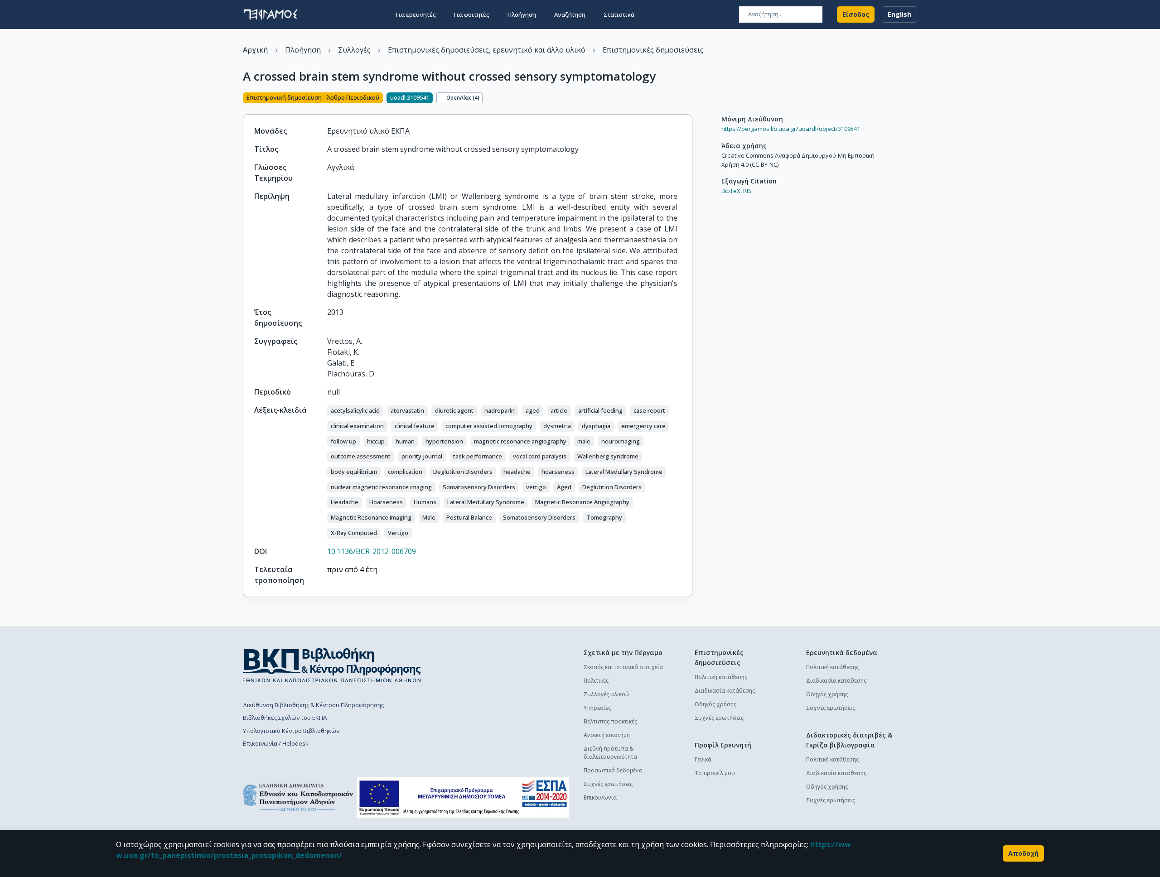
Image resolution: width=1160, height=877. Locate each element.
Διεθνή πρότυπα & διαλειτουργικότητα (610, 753)
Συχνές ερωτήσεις (608, 784)
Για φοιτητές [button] (471, 14)
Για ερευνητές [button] (416, 14)
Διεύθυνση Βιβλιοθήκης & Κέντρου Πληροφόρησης (313, 705)
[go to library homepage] (332, 665)
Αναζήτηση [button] (569, 14)
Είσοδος (855, 14)
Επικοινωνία (600, 797)
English (899, 14)
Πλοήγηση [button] (522, 14)
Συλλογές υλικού (606, 694)
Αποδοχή (1023, 853)
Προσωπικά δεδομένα (613, 770)
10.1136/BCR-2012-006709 (371, 551)
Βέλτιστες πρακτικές (610, 721)
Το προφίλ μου (715, 773)
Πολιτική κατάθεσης (721, 677)
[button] (355, 410)
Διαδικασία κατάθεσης (725, 690)
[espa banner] (463, 797)
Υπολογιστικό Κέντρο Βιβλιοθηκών (291, 731)
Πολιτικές (596, 680)
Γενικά (703, 759)
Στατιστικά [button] (619, 14)
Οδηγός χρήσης (715, 704)
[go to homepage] (270, 14)
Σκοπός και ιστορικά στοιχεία (623, 667)
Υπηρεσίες (597, 708)
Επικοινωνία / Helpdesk (276, 743)
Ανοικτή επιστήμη (607, 735)
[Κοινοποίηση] (688, 98)
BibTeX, (731, 191)
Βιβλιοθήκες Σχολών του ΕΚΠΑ (285, 717)
